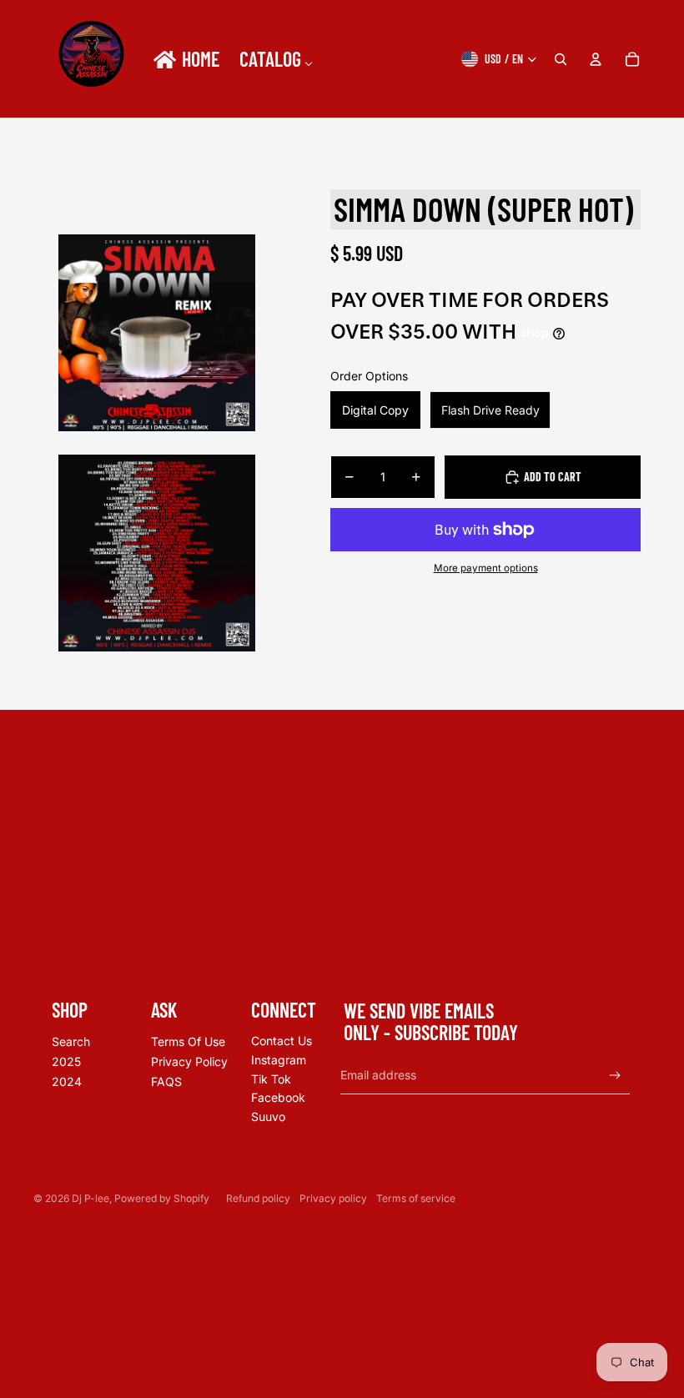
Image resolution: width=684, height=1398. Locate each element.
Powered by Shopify (161, 1198)
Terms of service (415, 1198)
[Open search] (560, 59)
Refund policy (258, 1198)
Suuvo (268, 1116)
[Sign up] (615, 1075)
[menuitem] (185, 59)
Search (71, 1041)
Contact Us (281, 1040)
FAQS (166, 1081)
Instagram (278, 1060)
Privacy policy (333, 1198)
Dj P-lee (90, 1198)
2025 (66, 1061)
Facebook (278, 1097)
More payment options (486, 568)
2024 (67, 1081)
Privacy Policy (189, 1061)
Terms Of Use (188, 1041)
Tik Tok (271, 1079)
